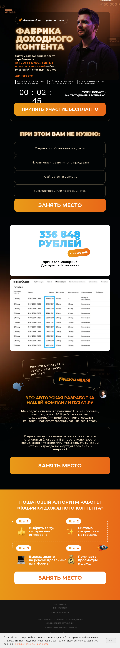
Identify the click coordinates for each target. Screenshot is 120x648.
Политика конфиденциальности (60, 628)
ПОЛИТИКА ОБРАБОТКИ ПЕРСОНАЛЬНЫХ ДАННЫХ (60, 620)
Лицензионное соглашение (59, 623)
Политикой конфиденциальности (30, 644)
